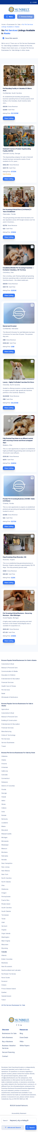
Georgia (4, 793)
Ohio (3, 885)
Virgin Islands (5, 933)
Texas (3, 919)
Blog (21, 1033)
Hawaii (3, 797)
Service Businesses (7, 742)
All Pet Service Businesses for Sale (13, 1005)
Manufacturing (6, 731)
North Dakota (6, 882)
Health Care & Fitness (8, 686)
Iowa (3, 811)
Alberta (3, 955)
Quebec (4, 992)
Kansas (3, 815)
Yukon (3, 1000)
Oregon (3, 893)
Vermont (4, 926)
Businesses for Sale (13, 24)
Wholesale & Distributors (9, 697)
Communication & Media (9, 671)
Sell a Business (7, 1037)
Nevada (4, 859)
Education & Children (8, 675)
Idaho (3, 800)
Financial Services (7, 682)
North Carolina (6, 878)
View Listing (8, 118)
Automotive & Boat (7, 664)
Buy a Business (7, 1041)
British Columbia (6, 959)
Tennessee (5, 915)
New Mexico (5, 871)
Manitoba (4, 963)
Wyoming (4, 948)
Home (3, 24)
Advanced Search (14, 1127)
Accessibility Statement (19, 1113)
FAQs (22, 1041)
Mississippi (4, 845)
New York (4, 874)
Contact (5, 1056)
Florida (3, 789)
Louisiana (4, 823)
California (4, 771)
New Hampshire (6, 863)
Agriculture (5, 709)
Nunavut (4, 981)
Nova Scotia (5, 977)
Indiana (3, 808)
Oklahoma (4, 889)
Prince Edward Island (8, 989)
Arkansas (4, 767)
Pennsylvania (5, 896)
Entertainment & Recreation (10, 679)
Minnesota (4, 841)
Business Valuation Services (9, 1047)
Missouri (4, 848)
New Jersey (5, 867)
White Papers (25, 1045)
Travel (3, 746)
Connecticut (5, 778)
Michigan (4, 837)
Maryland (4, 830)
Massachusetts (6, 834)
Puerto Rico (5, 900)
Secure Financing (8, 1052)
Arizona (4, 763)
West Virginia (5, 941)
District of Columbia (8, 786)
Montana (4, 852)
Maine (3, 826)
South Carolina (6, 907)
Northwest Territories (8, 974)
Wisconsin (4, 944)
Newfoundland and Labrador (11, 970)
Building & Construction (9, 720)
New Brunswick (6, 966)
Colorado (4, 775)
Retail (3, 693)
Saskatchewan (6, 996)
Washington (5, 937)
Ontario (3, 985)
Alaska (3, 760)
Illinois (3, 804)
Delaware (4, 782)
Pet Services (5, 690)
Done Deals (24, 1037)
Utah (3, 922)
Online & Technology (8, 735)
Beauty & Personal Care (9, 667)
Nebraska (4, 856)
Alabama (4, 756)
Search (5, 1120)
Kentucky (4, 819)
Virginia (3, 930)
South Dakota (6, 911)
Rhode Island (5, 904)
